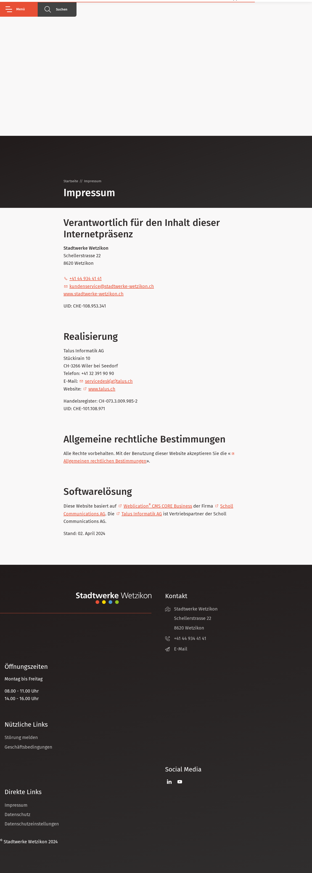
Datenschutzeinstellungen (32, 824)
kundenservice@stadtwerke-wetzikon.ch (111, 286)
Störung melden (21, 737)
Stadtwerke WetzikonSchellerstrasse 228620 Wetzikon (196, 618)
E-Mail (180, 649)
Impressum (16, 805)
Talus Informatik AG (142, 514)
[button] (21, 9)
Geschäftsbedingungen (28, 747)
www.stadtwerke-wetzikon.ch (93, 294)
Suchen (61, 9)
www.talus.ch (101, 389)
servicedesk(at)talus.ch (109, 381)
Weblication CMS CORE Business (158, 506)
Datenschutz (17, 814)
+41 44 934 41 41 (85, 278)
